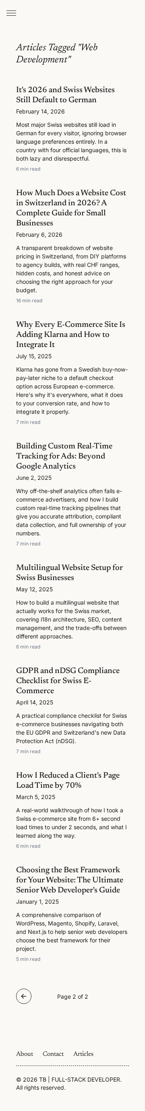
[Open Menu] (11, 12)
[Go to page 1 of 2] (23, 996)
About (24, 1054)
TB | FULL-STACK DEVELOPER (79, 1079)
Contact (53, 1054)
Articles (83, 1054)
